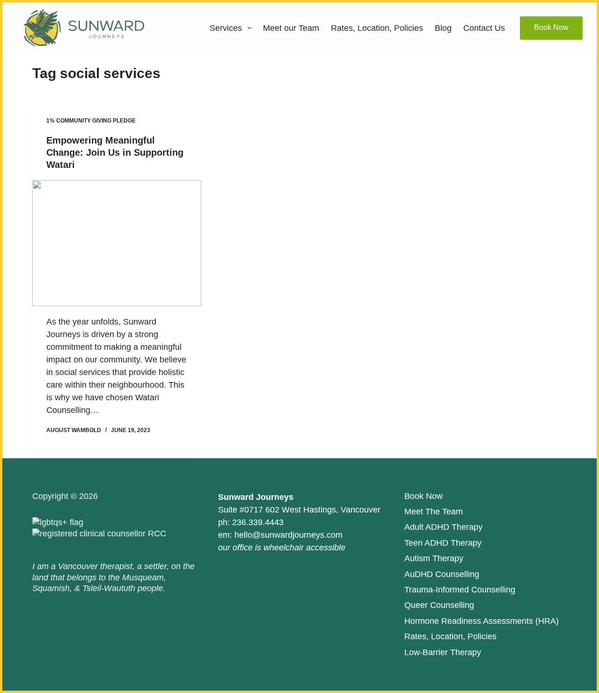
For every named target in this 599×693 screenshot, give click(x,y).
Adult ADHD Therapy (443, 527)
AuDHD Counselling (441, 574)
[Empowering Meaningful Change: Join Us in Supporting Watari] (116, 243)
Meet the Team (433, 511)
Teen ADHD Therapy (443, 543)
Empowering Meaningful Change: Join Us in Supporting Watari (114, 152)
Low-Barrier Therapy (442, 652)
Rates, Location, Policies (377, 28)
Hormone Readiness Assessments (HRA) (481, 621)
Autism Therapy (433, 558)
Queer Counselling (439, 605)
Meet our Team (291, 28)
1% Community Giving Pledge (91, 120)
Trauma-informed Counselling (459, 589)
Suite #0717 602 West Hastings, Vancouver (299, 509)
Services (226, 28)
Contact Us (484, 28)
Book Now (551, 27)
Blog (443, 28)
